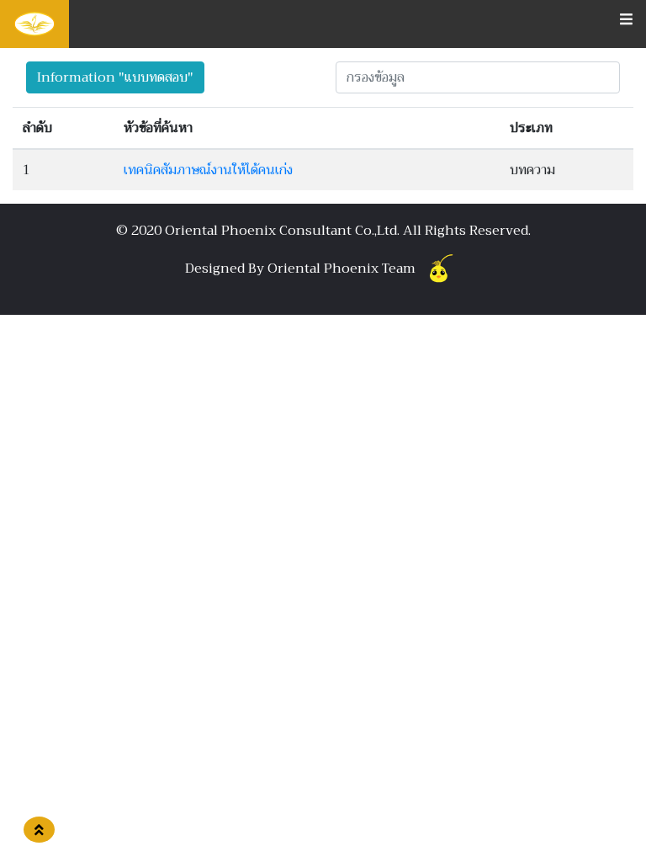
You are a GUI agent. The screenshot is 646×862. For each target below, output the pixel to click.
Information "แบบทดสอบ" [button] (115, 77)
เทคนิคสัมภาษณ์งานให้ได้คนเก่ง (208, 170)
